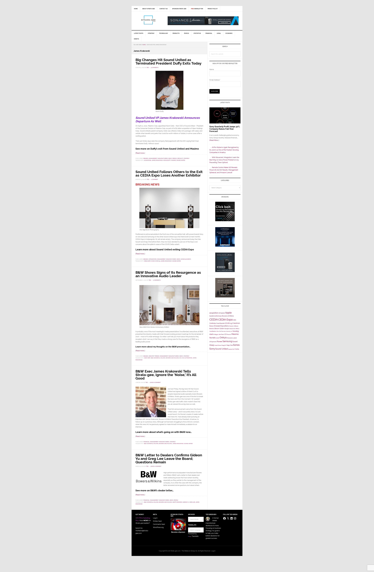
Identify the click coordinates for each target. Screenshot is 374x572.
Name (211, 69)
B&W (152, 358)
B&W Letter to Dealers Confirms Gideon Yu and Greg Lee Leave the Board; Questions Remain (168, 458)
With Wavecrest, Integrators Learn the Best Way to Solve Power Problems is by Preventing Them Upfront (224, 159)
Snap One (230, 345)
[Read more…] (140, 153)
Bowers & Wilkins (159, 358)
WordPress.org (158, 527)
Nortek (212, 338)
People (174, 158)
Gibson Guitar (219, 328)
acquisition (147, 160)
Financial (146, 441)
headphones (232, 328)
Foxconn (231, 326)
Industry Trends (154, 356)
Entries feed (157, 521)
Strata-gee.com (148, 20)
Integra (216, 334)
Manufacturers (163, 158)
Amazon (222, 313)
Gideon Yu (186, 502)
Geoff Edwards (177, 502)
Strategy (186, 158)
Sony (212, 348)
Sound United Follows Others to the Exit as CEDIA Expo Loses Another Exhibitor (169, 173)
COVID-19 (157, 261)
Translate (195, 536)
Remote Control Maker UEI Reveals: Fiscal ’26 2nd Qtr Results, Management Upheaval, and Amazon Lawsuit (223, 169)
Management (153, 158)
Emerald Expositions (221, 326)
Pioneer (219, 341)
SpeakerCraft (231, 349)
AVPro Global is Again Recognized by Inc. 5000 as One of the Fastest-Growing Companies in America (224, 149)
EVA (180, 358)
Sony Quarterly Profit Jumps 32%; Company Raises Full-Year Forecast (224, 128)
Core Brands (220, 323)
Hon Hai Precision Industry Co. (224, 331)
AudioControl (214, 316)
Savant (235, 341)
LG (225, 334)
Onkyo (223, 337)
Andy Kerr (147, 358)
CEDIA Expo (147, 261)
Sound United (180, 160)
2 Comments (157, 280)
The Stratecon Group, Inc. (190, 551)
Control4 (212, 323)
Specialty (180, 158)
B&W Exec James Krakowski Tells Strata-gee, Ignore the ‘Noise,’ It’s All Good (165, 374)
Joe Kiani (221, 334)
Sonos (236, 345)
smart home (218, 345)
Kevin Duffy (167, 160)
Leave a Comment (155, 382)
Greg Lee (192, 502)
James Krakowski (157, 160)
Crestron (236, 323)
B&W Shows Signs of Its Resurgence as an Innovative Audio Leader (168, 274)
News (170, 158)
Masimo (173, 160)
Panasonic (230, 338)
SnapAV (223, 345)
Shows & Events (186, 259)
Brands (145, 158)
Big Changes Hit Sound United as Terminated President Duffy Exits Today (168, 61)
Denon (211, 326)
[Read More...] (214, 140)
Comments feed (159, 524)
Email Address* (214, 80)
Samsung (227, 341)
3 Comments (154, 67)
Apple (228, 312)
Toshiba (237, 349)
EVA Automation (187, 358)
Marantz (229, 334)
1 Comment (154, 179)
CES (234, 320)
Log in (155, 518)
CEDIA (213, 319)
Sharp (211, 345)
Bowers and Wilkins (172, 358)
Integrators (153, 259)
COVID (153, 261)
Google (226, 328)
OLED (217, 338)
